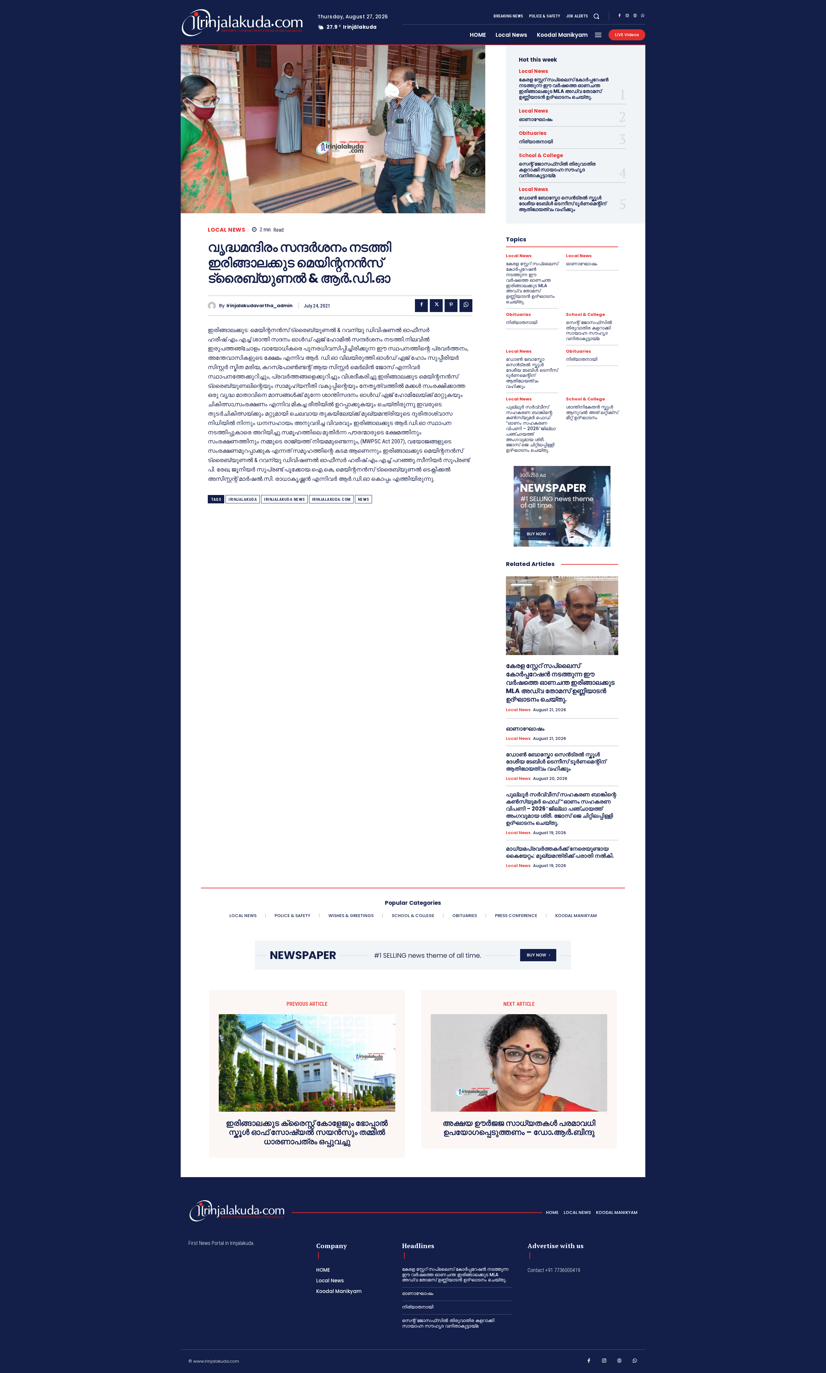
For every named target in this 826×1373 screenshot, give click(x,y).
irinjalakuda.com (331, 499)
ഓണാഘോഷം (535, 119)
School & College (541, 155)
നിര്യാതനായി (536, 141)
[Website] (635, 16)
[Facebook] (619, 16)
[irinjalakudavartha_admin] (213, 306)
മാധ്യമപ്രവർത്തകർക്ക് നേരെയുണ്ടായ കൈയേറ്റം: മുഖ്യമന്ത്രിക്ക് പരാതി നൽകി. (560, 852)
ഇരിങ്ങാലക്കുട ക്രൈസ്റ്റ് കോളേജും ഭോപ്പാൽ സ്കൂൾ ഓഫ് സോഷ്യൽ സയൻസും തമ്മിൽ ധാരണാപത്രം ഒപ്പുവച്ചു (307, 1132)
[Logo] (216, 23)
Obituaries (533, 133)
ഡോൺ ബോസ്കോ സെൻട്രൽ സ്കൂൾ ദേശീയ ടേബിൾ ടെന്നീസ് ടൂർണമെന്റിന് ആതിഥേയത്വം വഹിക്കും (562, 203)
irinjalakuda (242, 499)
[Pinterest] (451, 305)
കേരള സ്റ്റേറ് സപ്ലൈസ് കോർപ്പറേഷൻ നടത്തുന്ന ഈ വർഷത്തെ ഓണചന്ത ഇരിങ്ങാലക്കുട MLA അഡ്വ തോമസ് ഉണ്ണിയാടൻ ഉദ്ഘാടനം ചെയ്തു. (564, 88)
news (363, 499)
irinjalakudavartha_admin (260, 305)
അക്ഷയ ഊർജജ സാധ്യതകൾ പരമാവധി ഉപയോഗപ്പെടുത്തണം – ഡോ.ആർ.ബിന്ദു (519, 1128)
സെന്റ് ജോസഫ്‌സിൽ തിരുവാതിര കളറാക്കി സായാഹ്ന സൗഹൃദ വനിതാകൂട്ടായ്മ (557, 169)
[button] (596, 16)
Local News (226, 230)
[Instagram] (627, 16)
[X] (436, 305)
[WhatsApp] (643, 16)
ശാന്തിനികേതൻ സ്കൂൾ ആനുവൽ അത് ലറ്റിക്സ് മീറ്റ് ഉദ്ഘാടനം (592, 412)
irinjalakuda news (284, 499)
